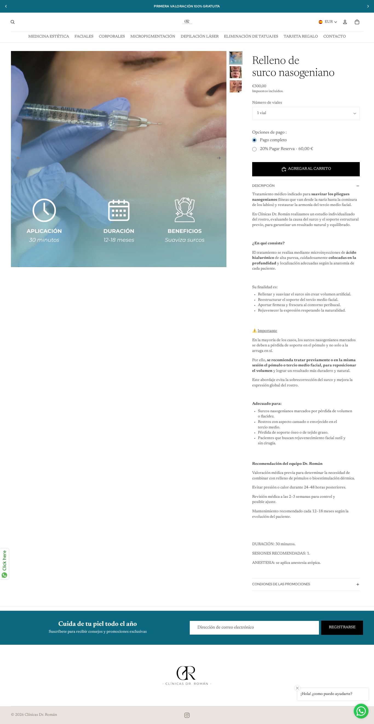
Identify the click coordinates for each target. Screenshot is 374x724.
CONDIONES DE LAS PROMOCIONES (281, 584)
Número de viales (267, 103)
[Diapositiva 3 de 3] (236, 86)
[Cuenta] (345, 22)
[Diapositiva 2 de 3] (236, 72)
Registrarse (342, 627)
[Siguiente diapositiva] (368, 6)
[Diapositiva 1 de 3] (236, 58)
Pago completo (273, 140)
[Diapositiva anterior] (6, 6)
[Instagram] (187, 715)
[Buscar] (13, 22)
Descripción (263, 185)
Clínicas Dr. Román (41, 715)
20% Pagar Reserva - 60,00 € (286, 149)
